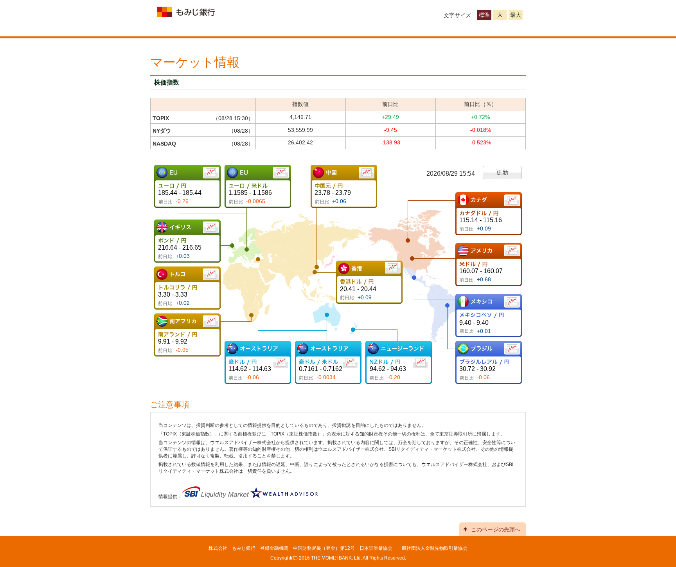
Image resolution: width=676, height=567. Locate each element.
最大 (515, 15)
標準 (484, 15)
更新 (502, 172)
